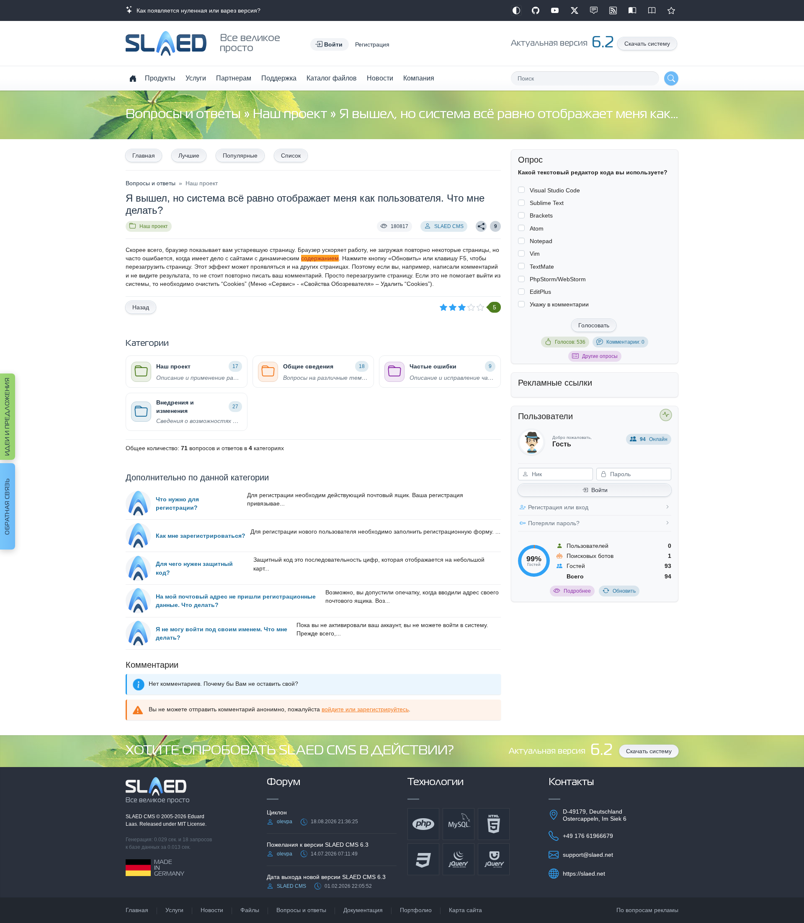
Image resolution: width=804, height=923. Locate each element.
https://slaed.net (584, 873)
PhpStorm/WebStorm (558, 279)
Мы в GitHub (535, 10)
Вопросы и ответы (185, 114)
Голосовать (593, 325)
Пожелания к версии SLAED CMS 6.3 (317, 844)
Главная (143, 155)
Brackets (541, 215)
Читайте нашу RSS (613, 10)
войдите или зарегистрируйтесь (365, 709)
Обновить (624, 591)
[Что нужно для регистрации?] (138, 503)
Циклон (277, 812)
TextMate (542, 266)
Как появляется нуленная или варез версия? (196, 10)
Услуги (196, 78)
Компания (418, 78)
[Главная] (133, 78)
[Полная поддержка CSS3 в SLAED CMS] (423, 859)
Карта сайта (465, 910)
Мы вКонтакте (594, 10)
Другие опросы (600, 356)
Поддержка (278, 78)
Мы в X (574, 10)
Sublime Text (547, 203)
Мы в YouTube (555, 10)
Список (291, 155)
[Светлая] (516, 10)
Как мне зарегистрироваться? (200, 535)
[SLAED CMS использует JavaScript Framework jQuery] (458, 859)
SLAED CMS (449, 226)
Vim (535, 253)
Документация (363, 910)
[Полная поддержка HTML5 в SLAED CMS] (494, 824)
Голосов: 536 (570, 342)
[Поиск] (671, 78)
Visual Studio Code (555, 190)
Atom (537, 228)
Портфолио (416, 910)
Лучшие (188, 155)
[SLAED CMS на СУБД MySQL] (458, 824)
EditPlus (540, 291)
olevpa (284, 821)
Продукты (160, 78)
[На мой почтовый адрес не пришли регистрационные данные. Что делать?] (138, 600)
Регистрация (372, 44)
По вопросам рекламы (647, 910)
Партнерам (233, 78)
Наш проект (291, 114)
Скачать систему (647, 43)
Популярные (240, 155)
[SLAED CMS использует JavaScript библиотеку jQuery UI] (494, 859)
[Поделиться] (481, 226)
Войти (599, 490)
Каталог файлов (332, 78)
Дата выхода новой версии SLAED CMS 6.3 (326, 877)
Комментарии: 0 (625, 342)
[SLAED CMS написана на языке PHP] (423, 824)
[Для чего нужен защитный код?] (138, 568)
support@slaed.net (588, 854)
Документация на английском (652, 10)
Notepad (541, 241)
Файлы (249, 910)
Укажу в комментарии (559, 304)
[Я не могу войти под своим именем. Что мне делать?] (138, 633)
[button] (329, 44)
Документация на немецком (632, 10)
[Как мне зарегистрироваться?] (138, 535)
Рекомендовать (671, 10)
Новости (380, 78)
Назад (140, 307)
